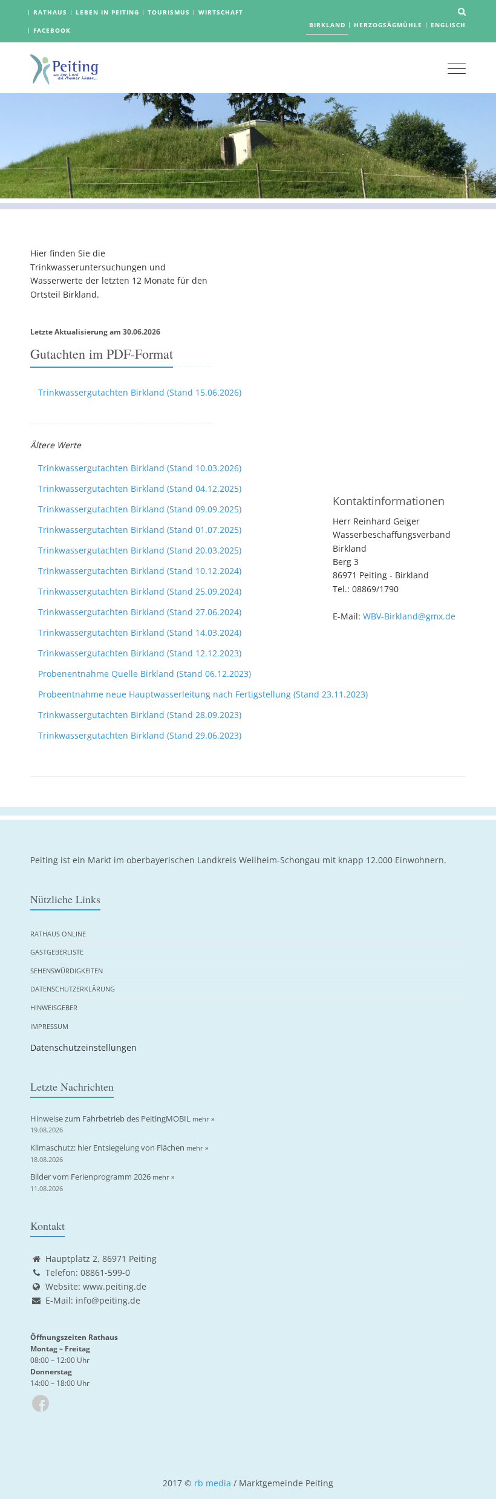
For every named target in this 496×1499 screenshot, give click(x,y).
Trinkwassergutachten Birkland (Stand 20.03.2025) (139, 550)
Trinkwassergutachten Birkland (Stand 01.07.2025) (139, 529)
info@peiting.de (108, 1300)
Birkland (327, 25)
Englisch (448, 25)
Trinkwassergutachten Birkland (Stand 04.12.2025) (139, 488)
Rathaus (50, 12)
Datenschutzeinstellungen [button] (83, 1047)
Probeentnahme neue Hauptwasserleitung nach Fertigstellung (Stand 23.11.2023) (203, 694)
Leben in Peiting (107, 12)
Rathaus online (58, 933)
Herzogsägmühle (388, 25)
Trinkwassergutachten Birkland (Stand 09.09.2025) (139, 509)
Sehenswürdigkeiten (66, 970)
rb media (212, 1483)
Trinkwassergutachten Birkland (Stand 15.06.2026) (139, 392)
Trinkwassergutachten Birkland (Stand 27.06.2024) (139, 612)
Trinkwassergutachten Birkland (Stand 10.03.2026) (139, 468)
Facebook (52, 30)
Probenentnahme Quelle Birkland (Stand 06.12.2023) (144, 673)
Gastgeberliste (56, 951)
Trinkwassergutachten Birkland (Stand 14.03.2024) (139, 632)
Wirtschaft (220, 12)
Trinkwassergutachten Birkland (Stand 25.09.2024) (139, 591)
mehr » (203, 1118)
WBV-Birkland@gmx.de (409, 616)
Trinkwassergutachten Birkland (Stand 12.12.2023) (139, 653)
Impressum (49, 1026)
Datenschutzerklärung (72, 988)
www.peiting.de (114, 1286)
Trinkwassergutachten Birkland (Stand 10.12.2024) (139, 570)
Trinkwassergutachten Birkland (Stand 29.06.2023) (139, 735)
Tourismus (169, 12)
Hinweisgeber (53, 1007)
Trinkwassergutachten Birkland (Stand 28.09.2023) (139, 714)
